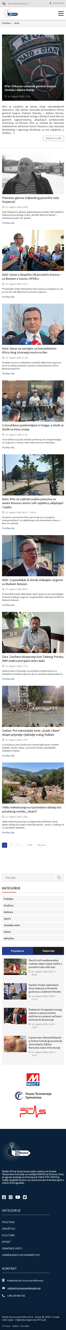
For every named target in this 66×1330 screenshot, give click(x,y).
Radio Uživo (58, 3)
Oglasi (15, 1325)
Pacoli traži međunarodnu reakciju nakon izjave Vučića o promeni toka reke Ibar (45, 964)
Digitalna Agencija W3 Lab (30, 1319)
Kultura (8, 912)
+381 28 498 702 (16, 1295)
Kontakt (24, 1325)
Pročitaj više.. (8, 222)
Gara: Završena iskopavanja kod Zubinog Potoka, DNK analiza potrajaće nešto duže (33, 659)
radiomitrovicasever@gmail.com (24, 1288)
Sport (7, 918)
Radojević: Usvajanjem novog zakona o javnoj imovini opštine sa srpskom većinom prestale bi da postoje (45, 1014)
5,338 (29, 845)
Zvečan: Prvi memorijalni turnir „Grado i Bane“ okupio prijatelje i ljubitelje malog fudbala (31, 733)
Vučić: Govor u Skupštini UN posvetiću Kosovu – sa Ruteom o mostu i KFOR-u (32, 277)
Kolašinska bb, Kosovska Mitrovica (25, 1280)
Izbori (7, 931)
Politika (8, 898)
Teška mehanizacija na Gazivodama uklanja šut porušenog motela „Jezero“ (31, 809)
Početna (7, 23)
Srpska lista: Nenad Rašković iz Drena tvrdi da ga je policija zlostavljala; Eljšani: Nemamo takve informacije (45, 1042)
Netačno (9, 938)
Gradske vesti (12, 925)
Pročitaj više (53, 138)
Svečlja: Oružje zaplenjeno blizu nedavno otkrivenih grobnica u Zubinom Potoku (45, 988)
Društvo (9, 905)
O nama (6, 1325)
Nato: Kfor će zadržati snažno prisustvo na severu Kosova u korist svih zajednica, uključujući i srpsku (32, 503)
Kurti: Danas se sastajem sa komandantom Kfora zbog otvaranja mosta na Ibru (29, 350)
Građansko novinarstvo (21, 1254)
